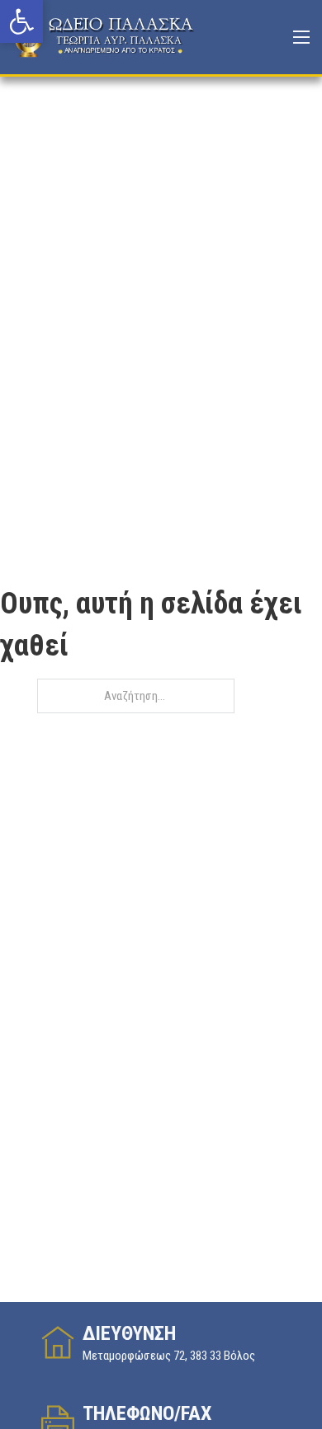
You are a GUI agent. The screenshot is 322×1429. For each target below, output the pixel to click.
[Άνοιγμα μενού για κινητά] (301, 37)
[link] (21, 21)
